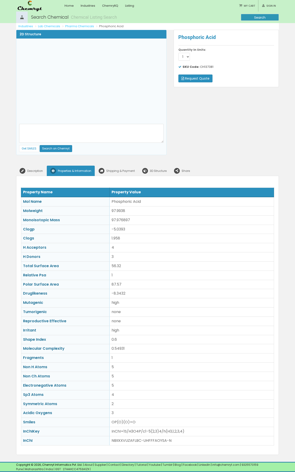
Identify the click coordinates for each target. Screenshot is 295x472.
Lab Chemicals (49, 26)
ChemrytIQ (110, 5)
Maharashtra (34, 469)
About (88, 465)
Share (185, 171)
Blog (177, 465)
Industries (88, 5)
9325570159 (249, 465)
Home (69, 5)
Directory (128, 465)
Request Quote (196, 78)
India (50, 469)
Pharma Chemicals (79, 26)
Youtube (154, 465)
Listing (129, 5)
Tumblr (167, 465)
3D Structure (158, 171)
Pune (20, 469)
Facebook (190, 465)
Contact (114, 465)
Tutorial (141, 465)
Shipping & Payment (120, 171)
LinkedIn (205, 465)
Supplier (100, 465)
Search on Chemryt (56, 148)
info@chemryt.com (225, 465)
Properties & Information (74, 171)
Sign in (271, 6)
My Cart (249, 6)
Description (35, 171)
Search (260, 17)
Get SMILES (29, 148)
